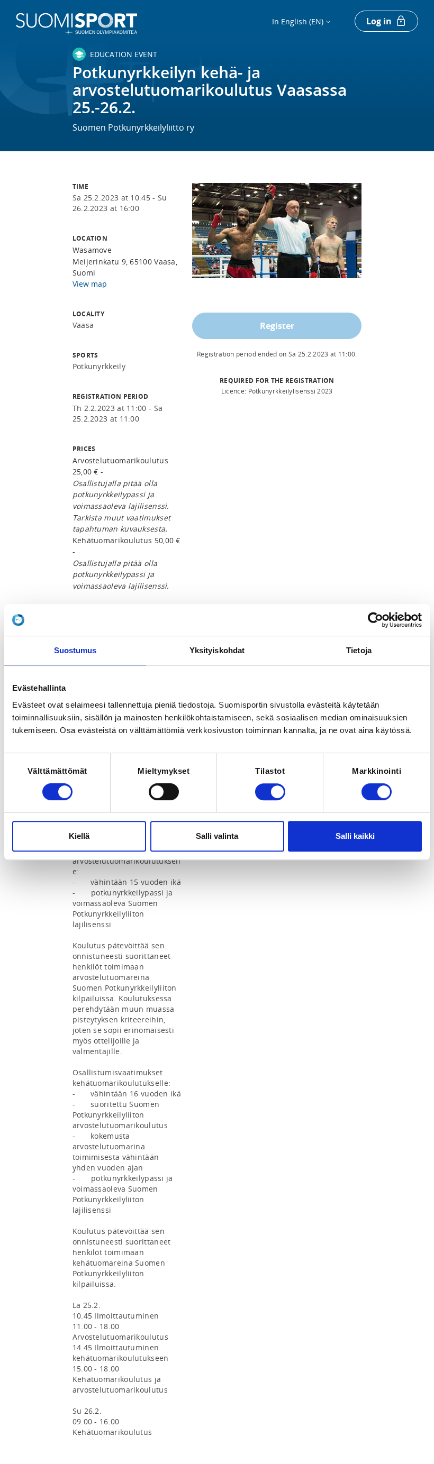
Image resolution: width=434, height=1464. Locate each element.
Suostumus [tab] (75, 650)
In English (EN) (297, 21)
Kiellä (79, 835)
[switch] (164, 791)
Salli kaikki (355, 835)
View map (90, 284)
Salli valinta (217, 835)
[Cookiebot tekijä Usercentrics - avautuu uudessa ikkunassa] (375, 620)
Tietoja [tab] (359, 650)
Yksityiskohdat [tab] (217, 650)
